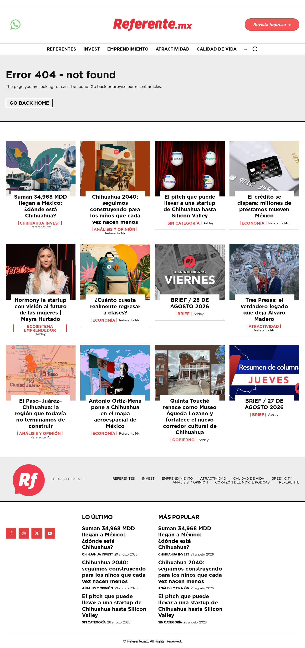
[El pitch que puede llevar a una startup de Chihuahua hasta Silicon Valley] (190, 168)
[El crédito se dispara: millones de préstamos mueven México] (264, 168)
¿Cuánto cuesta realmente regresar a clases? (115, 306)
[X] (36, 533)
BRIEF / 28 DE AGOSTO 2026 (189, 303)
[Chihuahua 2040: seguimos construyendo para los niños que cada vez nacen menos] (115, 168)
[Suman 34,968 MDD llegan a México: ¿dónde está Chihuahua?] (41, 168)
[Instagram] (24, 533)
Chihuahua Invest (40, 223)
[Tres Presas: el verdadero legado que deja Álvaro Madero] (264, 272)
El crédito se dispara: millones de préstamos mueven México (264, 206)
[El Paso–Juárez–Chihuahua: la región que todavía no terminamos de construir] (41, 373)
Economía (253, 223)
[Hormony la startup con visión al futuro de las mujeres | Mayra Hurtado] (41, 272)
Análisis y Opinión (114, 229)
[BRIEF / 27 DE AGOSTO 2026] (264, 373)
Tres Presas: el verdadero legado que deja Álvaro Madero (264, 309)
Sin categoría (184, 223)
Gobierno (183, 440)
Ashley (208, 223)
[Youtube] (50, 533)
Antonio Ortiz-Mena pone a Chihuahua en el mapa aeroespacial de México (115, 413)
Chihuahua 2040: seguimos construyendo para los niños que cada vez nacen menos (115, 209)
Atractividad (264, 326)
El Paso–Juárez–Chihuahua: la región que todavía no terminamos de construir (40, 413)
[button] (255, 49)
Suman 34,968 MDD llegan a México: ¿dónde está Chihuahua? (40, 206)
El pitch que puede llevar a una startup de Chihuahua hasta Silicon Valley (189, 206)
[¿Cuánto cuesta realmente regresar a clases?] (115, 272)
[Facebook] (11, 533)
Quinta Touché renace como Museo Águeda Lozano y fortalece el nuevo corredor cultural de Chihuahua (190, 416)
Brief (184, 314)
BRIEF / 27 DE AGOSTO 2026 (264, 404)
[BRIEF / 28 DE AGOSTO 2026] (190, 272)
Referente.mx (40, 227)
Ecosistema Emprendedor (40, 328)
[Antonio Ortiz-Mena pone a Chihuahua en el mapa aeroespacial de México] (115, 373)
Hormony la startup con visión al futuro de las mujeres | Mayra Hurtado (41, 309)
